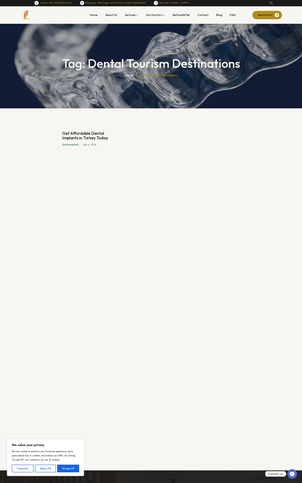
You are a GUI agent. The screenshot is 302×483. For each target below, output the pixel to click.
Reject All (45, 468)
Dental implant (70, 144)
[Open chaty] (292, 474)
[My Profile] (280, 3)
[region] (45, 457)
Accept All (68, 468)
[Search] (271, 3)
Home (129, 75)
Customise (22, 468)
